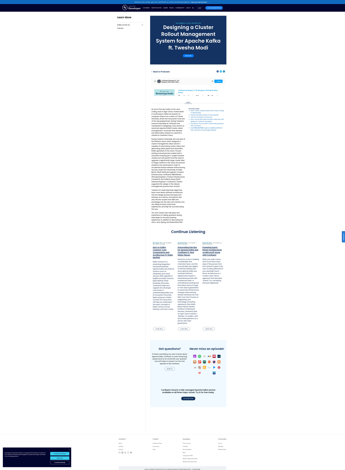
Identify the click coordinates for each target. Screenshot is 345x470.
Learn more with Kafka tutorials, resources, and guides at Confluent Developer (207, 120)
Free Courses (187, 443)
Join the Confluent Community (201, 117)
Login (200, 8)
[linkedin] (224, 71)
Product (155, 439)
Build (172, 8)
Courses (146, 8)
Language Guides (188, 455)
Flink (154, 449)
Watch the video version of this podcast (205, 115)
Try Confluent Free (214, 8)
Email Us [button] (170, 369)
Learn (165, 8)
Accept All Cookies (60, 454)
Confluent (122, 439)
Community (180, 8)
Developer (186, 439)
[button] (163, 287)
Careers (121, 446)
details (213, 130)
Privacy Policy (159, 469)
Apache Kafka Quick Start (190, 458)
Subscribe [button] (188, 56)
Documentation (187, 449)
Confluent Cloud (157, 443)
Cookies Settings (59, 462)
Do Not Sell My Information (171, 469)
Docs (188, 8)
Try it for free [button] (188, 398)
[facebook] (218, 71)
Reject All (60, 458)
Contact (121, 449)
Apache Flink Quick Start (190, 461)
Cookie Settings (196, 469)
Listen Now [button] (159, 329)
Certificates (156, 8)
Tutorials (185, 446)
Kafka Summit (222, 449)
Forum (220, 443)
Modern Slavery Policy (184, 469)
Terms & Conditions (149, 469)
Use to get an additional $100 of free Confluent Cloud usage (207, 129)
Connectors (156, 446)
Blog (184, 452)
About (120, 443)
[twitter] (221, 71)
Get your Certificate (199, 2)
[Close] (69, 449)
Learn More (124, 17)
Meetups (220, 446)
